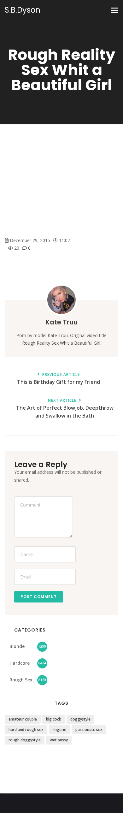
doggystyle (80, 719)
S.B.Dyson (22, 10)
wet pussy (59, 740)
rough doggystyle (25, 740)
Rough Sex (20, 680)
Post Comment (38, 596)
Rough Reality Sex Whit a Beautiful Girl (61, 343)
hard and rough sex (26, 729)
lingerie (59, 729)
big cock (53, 719)
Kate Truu (61, 322)
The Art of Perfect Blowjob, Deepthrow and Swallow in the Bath (65, 408)
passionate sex (88, 729)
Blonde (17, 646)
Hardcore (19, 663)
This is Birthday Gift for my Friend (58, 378)
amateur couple (23, 719)
